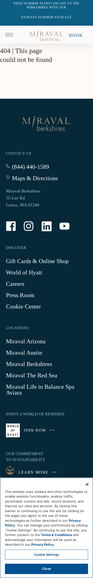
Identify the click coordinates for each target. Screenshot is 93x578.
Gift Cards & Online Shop (37, 262)
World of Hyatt (24, 272)
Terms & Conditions (56, 535)
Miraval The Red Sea (31, 375)
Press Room (20, 295)
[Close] (87, 484)
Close (46, 569)
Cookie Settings (46, 555)
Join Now (40, 432)
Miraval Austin (24, 352)
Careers (15, 284)
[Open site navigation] (11, 34)
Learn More (33, 472)
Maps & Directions (35, 178)
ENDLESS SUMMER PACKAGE (46, 17)
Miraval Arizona (26, 341)
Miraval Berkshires (29, 364)
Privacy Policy (42, 544)
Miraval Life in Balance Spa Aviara (40, 391)
